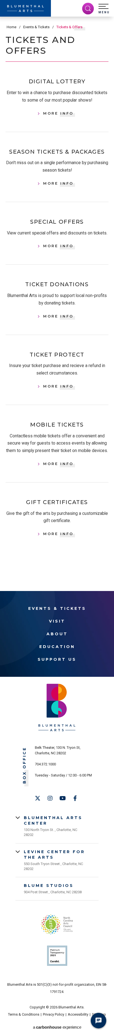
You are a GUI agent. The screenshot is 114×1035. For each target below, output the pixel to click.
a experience (57, 1027)
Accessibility (78, 1014)
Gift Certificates (57, 502)
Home (11, 27)
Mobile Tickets (57, 425)
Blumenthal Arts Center (53, 820)
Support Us (57, 659)
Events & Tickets (36, 27)
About (57, 633)
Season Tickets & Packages (57, 152)
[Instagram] (50, 798)
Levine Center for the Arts (54, 854)
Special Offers (57, 222)
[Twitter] (37, 798)
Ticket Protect (57, 355)
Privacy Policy (53, 1014)
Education (57, 646)
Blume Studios (49, 885)
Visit (57, 621)
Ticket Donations (57, 284)
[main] (57, 294)
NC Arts (57, 924)
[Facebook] (75, 798)
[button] (104, 9)
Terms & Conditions (23, 1014)
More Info (58, 113)
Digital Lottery (57, 81)
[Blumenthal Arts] (25, 8)
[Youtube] (62, 798)
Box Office (24, 765)
